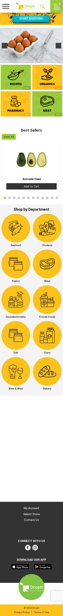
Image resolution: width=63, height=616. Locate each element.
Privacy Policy (22, 612)
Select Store (31, 514)
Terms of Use (41, 612)
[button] (4, 45)
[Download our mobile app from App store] (20, 566)
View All (9, 136)
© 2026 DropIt (31, 608)
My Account (31, 508)
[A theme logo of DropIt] (25, 6)
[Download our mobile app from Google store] (43, 566)
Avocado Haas (31, 179)
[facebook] (28, 548)
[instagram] (35, 548)
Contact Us (31, 520)
